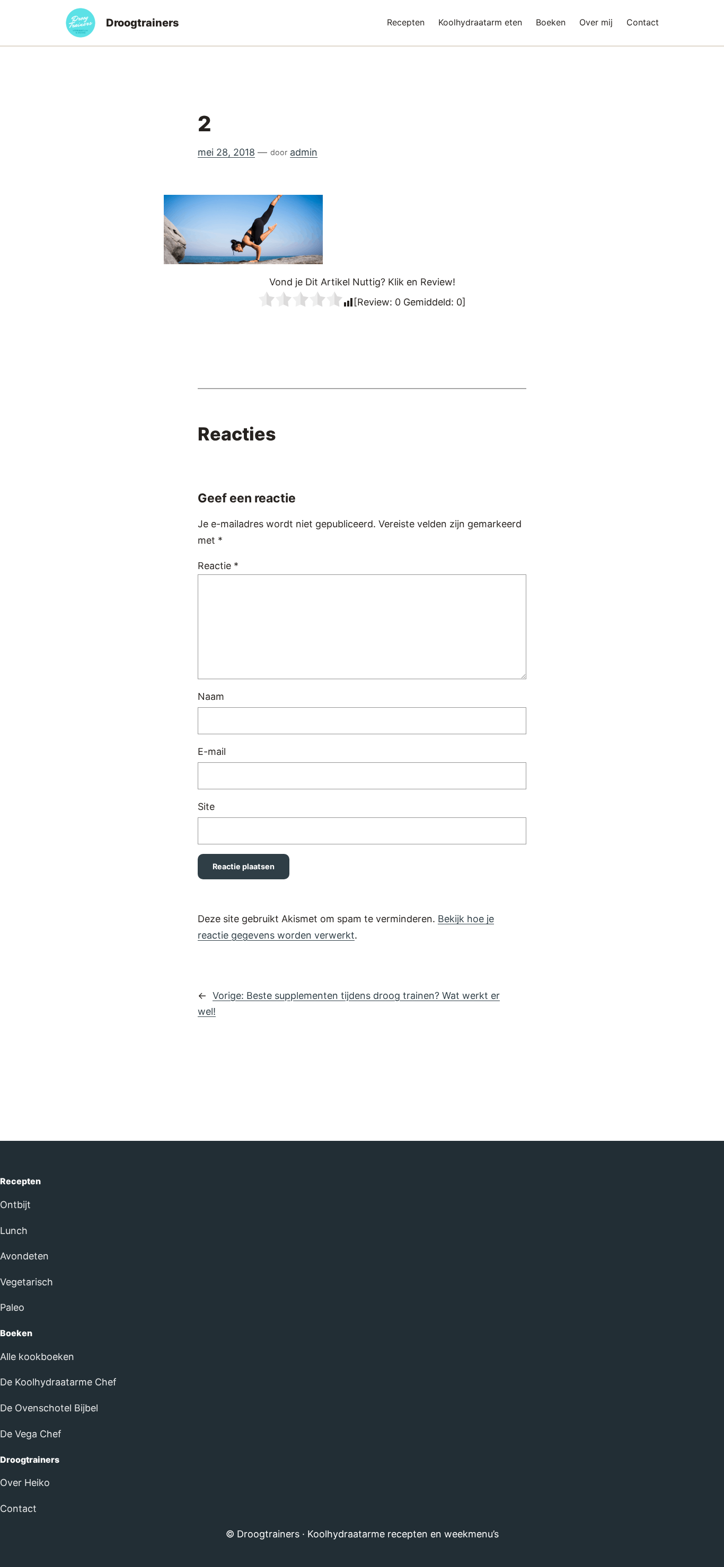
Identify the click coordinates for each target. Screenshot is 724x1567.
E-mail (212, 751)
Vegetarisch (26, 1281)
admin (303, 152)
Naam (211, 696)
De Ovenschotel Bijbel (49, 1407)
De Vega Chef (30, 1433)
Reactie (218, 565)
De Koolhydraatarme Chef (58, 1382)
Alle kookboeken (37, 1356)
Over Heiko (25, 1482)
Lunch (14, 1230)
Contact (18, 1508)
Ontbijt (15, 1204)
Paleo (12, 1307)
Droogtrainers (142, 22)
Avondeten (24, 1256)
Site (206, 806)
